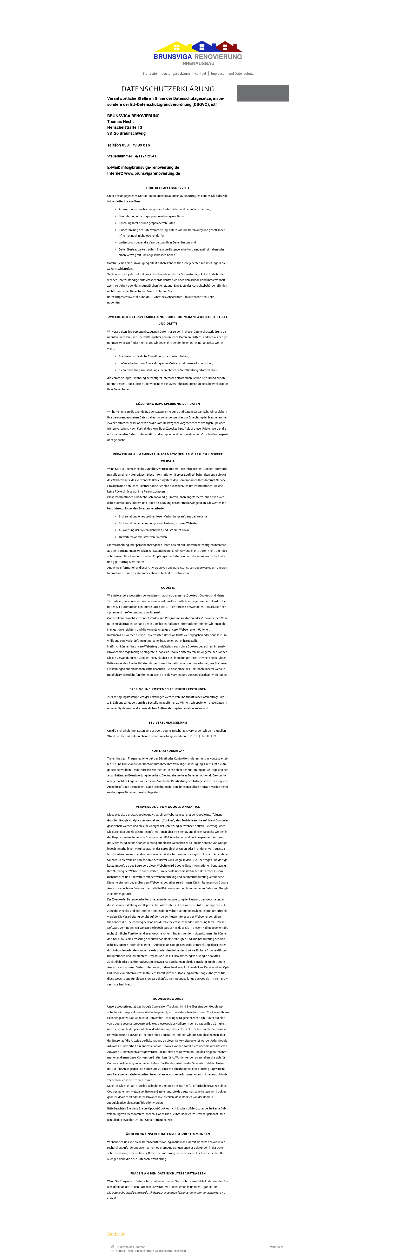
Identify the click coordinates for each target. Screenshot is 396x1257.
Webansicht (277, 1247)
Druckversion (124, 1247)
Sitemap (139, 1247)
